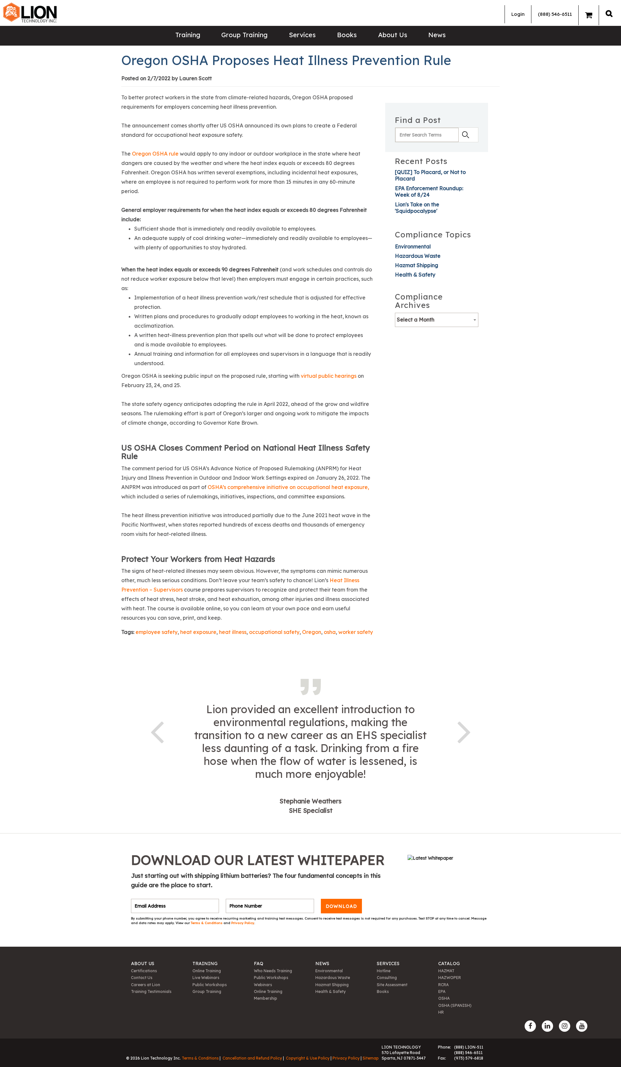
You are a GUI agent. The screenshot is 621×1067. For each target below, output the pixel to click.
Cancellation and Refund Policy (252, 1058)
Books (347, 35)
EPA (441, 991)
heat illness (232, 632)
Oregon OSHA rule (155, 153)
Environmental (413, 246)
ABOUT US (142, 963)
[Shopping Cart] (589, 15)
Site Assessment (392, 984)
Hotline (383, 970)
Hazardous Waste (418, 256)
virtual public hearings (328, 376)
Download (341, 906)
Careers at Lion (145, 984)
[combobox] (436, 320)
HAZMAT (446, 970)
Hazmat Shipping (416, 265)
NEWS (322, 963)
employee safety (157, 632)
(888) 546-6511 (555, 14)
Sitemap (371, 1058)
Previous (157, 731)
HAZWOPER (449, 977)
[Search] (609, 13)
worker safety (355, 632)
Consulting (387, 977)
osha (330, 632)
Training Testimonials (151, 991)
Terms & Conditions (207, 923)
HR (441, 1012)
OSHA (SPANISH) (455, 1005)
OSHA (444, 998)
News (437, 35)
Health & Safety (415, 274)
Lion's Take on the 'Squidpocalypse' (417, 207)
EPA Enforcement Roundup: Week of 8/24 (429, 191)
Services (302, 35)
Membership (265, 998)
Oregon (311, 632)
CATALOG (449, 963)
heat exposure (198, 632)
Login (518, 14)
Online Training (206, 970)
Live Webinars (205, 977)
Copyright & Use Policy (308, 1058)
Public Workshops (209, 984)
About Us (392, 35)
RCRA (443, 984)
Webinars (263, 984)
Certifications (144, 970)
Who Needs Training (273, 970)
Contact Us (141, 977)
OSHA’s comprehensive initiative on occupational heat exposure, (288, 487)
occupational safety (274, 632)
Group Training (244, 35)
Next (464, 731)
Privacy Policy (242, 923)
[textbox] (436, 319)
